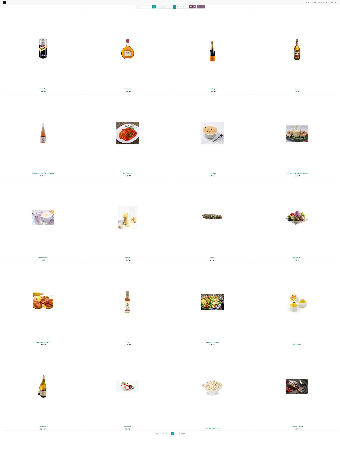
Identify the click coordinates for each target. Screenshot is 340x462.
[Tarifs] (191, 6)
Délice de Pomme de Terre (212, 428)
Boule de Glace (297, 257)
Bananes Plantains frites (43, 342)
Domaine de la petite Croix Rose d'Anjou (43, 173)
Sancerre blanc (43, 426)
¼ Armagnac (127, 89)
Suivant (185, 7)
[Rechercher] (154, 6)
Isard (127, 342)
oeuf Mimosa (297, 344)
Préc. (159, 7)
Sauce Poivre (212, 173)
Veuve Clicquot (212, 89)
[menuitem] (308, 2)
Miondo (212, 257)
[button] (201, 6)
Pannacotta (127, 426)
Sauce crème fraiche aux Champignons (297, 173)
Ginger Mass (127, 257)
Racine (297, 89)
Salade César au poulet (212, 342)
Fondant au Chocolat (297, 426)
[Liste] (194, 6)
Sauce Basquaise (127, 173)
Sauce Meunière (43, 257)
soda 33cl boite (43, 89)
